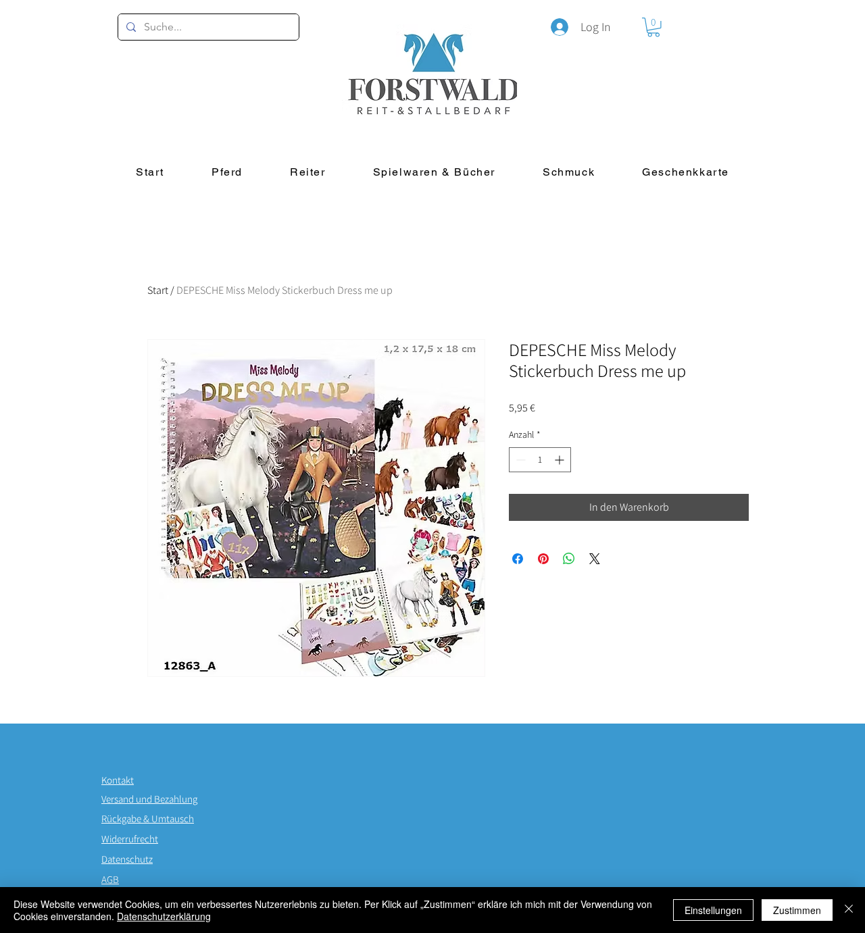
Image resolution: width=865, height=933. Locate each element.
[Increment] (560, 460)
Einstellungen (713, 910)
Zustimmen (797, 910)
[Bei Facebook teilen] (518, 559)
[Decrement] (519, 460)
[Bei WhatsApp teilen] (569, 559)
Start (157, 290)
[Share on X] (595, 559)
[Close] (849, 910)
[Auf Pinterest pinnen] (543, 559)
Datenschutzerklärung (164, 916)
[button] (653, 27)
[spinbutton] (540, 460)
